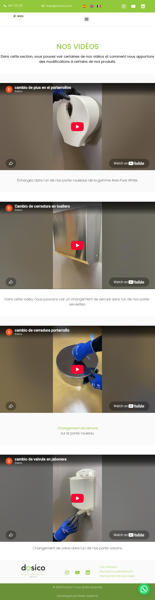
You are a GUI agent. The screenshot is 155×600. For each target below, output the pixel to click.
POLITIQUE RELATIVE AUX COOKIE (117, 576)
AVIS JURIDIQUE (108, 567)
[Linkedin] (143, 6)
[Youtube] (133, 6)
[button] (86, 19)
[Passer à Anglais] (91, 6)
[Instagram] (123, 6)
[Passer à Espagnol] (84, 6)
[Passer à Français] (98, 6)
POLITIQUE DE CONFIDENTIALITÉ (116, 571)
